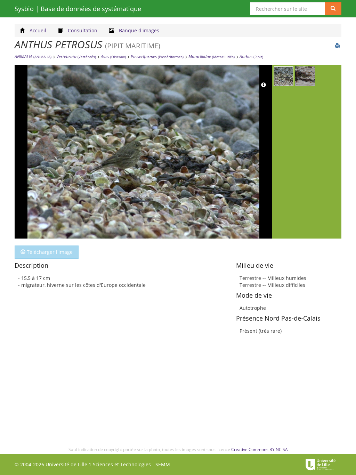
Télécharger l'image (49, 252)
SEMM (162, 464)
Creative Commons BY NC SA (259, 449)
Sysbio (78, 9)
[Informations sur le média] (263, 85)
